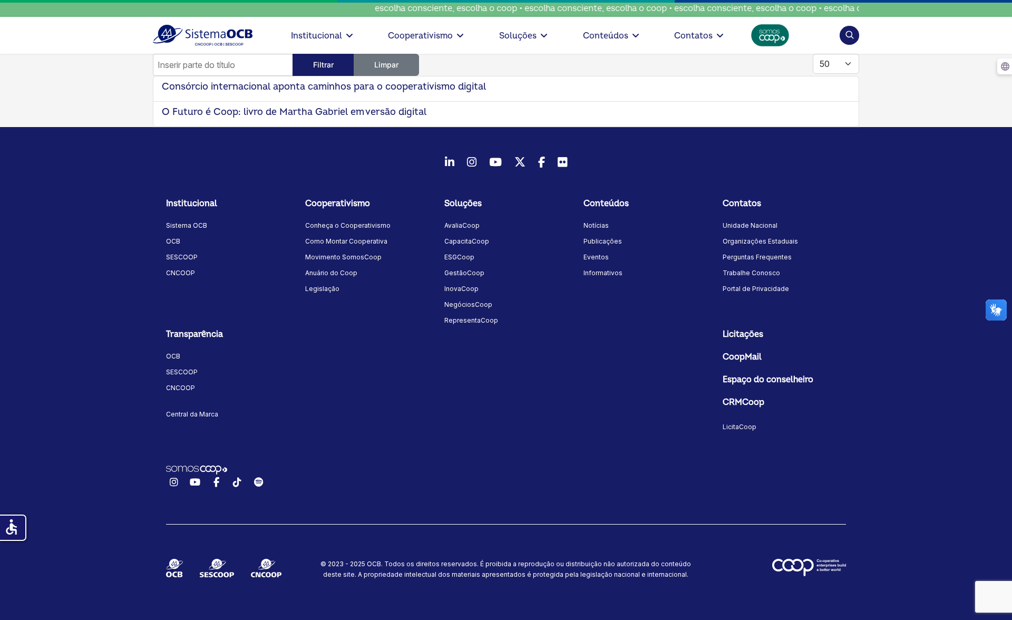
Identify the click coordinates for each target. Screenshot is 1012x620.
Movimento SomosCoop (343, 257)
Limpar (386, 64)
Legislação (322, 289)
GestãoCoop (464, 273)
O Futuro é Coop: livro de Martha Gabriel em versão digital (295, 112)
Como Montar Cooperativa (346, 241)
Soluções (518, 36)
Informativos (602, 273)
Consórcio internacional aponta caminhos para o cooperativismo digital (324, 87)
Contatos (693, 36)
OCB (173, 241)
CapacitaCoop (466, 241)
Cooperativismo (420, 36)
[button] (849, 35)
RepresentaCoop (471, 320)
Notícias (596, 225)
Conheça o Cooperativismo (348, 225)
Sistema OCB (186, 225)
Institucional (316, 36)
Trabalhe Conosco (751, 273)
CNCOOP (180, 273)
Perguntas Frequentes (757, 257)
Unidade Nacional (750, 225)
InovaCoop (461, 289)
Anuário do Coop (331, 273)
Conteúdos (605, 36)
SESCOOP (182, 257)
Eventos (596, 257)
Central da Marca (192, 414)
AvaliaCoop (462, 225)
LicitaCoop (739, 427)
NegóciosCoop (468, 304)
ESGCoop (459, 257)
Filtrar (323, 64)
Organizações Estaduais (760, 241)
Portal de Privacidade (756, 289)
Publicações (602, 241)
